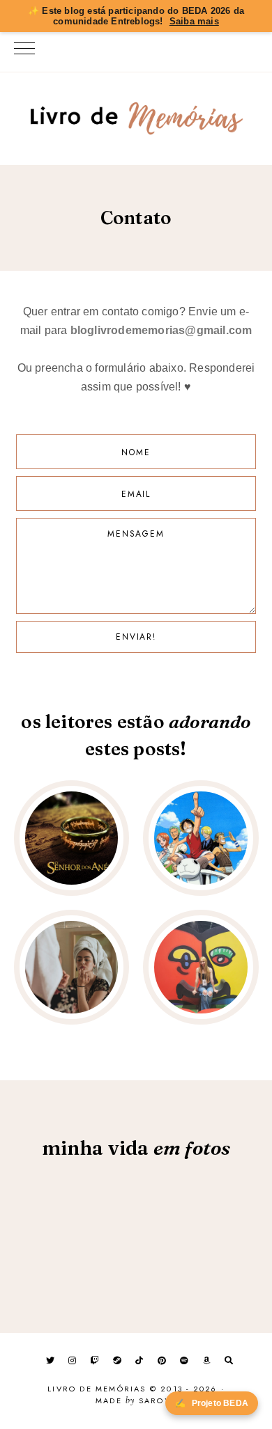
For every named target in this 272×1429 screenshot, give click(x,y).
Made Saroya (136, 1401)
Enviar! (136, 637)
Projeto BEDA (211, 1403)
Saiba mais (194, 21)
